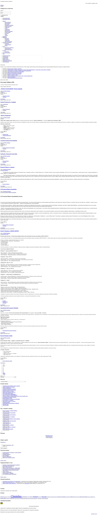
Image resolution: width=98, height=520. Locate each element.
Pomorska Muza (6, 404)
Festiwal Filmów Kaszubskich (8, 224)
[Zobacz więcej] (3, 460)
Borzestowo (5, 496)
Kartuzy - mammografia (7, 472)
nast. (4, 372)
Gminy (6, 28)
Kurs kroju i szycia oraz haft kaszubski (14, 73)
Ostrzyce (89, 496)
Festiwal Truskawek (6, 109)
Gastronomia (7, 29)
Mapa (6, 34)
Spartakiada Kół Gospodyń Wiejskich (9, 308)
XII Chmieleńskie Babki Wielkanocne (9, 474)
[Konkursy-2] (3, 442)
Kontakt (4, 50)
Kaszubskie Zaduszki (6, 454)
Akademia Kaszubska (7, 169)
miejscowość (78, 496)
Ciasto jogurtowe (6, 453)
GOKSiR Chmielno (6, 91)
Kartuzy (36, 496)
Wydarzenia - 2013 (10, 445)
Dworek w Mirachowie (7, 456)
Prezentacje (7, 39)
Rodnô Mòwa (5, 301)
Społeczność (7, 27)
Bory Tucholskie (6, 455)
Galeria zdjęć (7, 40)
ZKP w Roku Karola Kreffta (8, 393)
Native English (7, 32)
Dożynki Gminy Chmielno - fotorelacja (14, 68)
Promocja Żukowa (6, 184)
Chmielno (4, 97)
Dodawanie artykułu (8, 49)
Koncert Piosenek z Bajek (6, 335)
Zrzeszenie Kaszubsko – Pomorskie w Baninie (37, 498)
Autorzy (6, 35)
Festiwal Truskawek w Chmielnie (8, 102)
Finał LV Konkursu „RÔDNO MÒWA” (9, 231)
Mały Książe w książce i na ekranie (9, 401)
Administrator (5, 104)
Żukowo (46, 498)
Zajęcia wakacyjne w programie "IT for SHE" (15, 71)
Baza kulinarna (7, 23)
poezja (92, 496)
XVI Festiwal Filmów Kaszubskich (8, 189)
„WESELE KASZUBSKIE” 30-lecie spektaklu (11, 88)
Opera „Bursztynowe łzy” (7, 466)
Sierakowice (12, 498)
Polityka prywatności (6, 52)
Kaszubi (40, 496)
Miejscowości (7, 30)
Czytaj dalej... (2, 98)
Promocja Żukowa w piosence (7, 167)
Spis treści (7, 33)
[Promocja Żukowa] (4, 170)
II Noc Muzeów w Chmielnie (8, 400)
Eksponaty (7, 43)
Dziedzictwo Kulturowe (7, 42)
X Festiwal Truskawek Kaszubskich (8, 140)
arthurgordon (27, 483)
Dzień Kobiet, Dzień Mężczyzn (8, 465)
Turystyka (26, 498)
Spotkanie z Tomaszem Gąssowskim (8, 154)
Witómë (4, 21)
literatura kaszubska (61, 496)
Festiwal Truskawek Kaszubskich (9, 147)
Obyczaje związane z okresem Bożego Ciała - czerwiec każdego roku (19, 75)
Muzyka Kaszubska (8, 41)
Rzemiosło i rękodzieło (9, 25)
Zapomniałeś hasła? (6, 18)
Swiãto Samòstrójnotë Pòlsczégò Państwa (14, 77)
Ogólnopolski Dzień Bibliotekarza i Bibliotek (11, 403)
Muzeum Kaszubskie (9, 31)
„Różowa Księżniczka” (5, 115)
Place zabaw (7, 24)
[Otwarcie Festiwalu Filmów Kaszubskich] (8, 192)
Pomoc (6, 45)
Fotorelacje (7, 38)
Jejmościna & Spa (49, 436)
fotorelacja (24, 496)
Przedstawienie (5, 134)
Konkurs (4, 300)
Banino (1, 496)
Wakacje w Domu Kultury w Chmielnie (14, 72)
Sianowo (8, 498)
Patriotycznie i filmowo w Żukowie (9, 392)
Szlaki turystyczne (8, 26)
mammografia (68, 496)
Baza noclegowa (8, 22)
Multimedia (5, 37)
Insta (3, 53)
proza (94, 496)
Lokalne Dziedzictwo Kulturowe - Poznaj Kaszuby (12, 452)
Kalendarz (4, 36)
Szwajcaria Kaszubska (20, 498)
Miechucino (73, 496)
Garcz (28, 496)
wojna (29, 498)
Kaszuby (44, 496)
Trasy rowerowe (6, 405)
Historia (31, 496)
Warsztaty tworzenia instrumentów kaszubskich (11, 464)
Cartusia (9, 496)
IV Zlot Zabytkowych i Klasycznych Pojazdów (11, 399)
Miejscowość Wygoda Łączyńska (9, 457)
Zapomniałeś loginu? (6, 19)
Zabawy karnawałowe (11, 76)
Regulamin (7, 51)
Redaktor (2, 5)
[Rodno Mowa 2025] (4, 234)
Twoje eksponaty (8, 44)
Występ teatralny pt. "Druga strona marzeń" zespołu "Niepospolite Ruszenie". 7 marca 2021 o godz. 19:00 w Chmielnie (28, 69)
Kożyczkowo (55, 496)
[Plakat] (2, 92)
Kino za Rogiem (6, 161)
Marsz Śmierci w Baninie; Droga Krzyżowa (10, 470)
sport (16, 498)
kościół (51, 496)
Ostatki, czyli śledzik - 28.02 (12, 74)
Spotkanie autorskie (6, 402)
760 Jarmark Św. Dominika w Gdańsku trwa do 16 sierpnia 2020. (19, 70)
